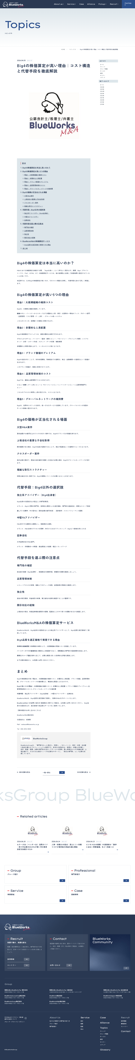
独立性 (26, 234)
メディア (102, 77)
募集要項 (123, 1024)
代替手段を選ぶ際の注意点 (32, 223)
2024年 (102, 91)
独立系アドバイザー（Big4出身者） (36, 213)
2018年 (102, 104)
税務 (82, 1024)
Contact (128, 4)
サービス (102, 71)
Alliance (91, 4)
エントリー (124, 1026)
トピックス (72, 49)
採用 (101, 73)
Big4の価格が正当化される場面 (34, 192)
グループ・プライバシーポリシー (15, 1022)
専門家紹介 (53, 1026)
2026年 (102, 87)
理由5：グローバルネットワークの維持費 (38, 189)
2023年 (102, 93)
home (63, 49)
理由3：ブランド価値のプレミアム (36, 182)
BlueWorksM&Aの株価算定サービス (36, 241)
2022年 (102, 95)
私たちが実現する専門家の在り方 (60, 1021)
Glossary (105, 1049)
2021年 (102, 98)
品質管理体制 (29, 231)
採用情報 (123, 1021)
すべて (102, 64)
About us (58, 4)
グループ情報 (104, 69)
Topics (103, 1028)
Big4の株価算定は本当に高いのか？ (36, 167)
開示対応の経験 (29, 238)
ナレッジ (102, 67)
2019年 (102, 102)
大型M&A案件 (29, 196)
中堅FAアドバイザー (31, 217)
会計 (82, 1021)
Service (70, 4)
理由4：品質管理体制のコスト (34, 185)
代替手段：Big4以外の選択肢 (33, 209)
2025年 (102, 89)
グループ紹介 (54, 1024)
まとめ (25, 248)
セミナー (102, 75)
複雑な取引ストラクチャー (33, 206)
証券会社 (27, 220)
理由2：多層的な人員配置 (33, 178)
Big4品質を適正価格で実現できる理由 (37, 245)
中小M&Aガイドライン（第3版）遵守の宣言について (14, 1018)
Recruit (113, 4)
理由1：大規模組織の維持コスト (35, 175)
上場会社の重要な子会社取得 (34, 199)
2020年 (102, 100)
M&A (82, 1029)
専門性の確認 (29, 227)
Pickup (101, 4)
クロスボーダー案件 (31, 203)
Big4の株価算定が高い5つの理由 (35, 171)
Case (81, 4)
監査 (82, 1026)
